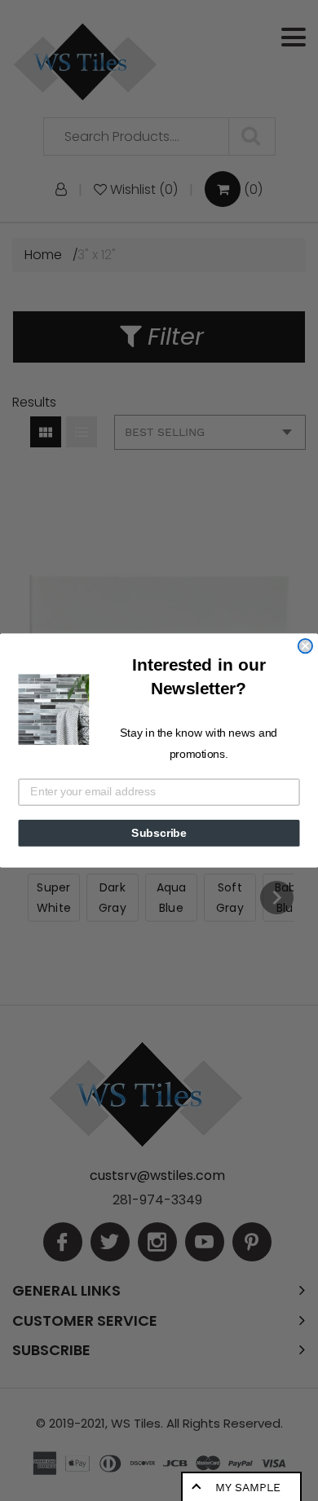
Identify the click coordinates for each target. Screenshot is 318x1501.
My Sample (247, 1487)
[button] (54, 709)
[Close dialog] (305, 646)
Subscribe (159, 833)
